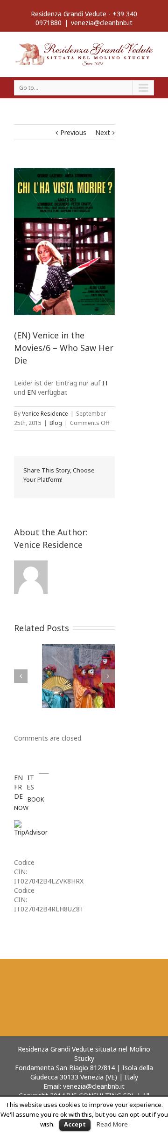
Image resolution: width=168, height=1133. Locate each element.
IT (105, 382)
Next (102, 132)
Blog (55, 423)
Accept (75, 1124)
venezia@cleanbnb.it (102, 22)
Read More (112, 1124)
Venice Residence (45, 414)
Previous (73, 132)
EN (31, 392)
